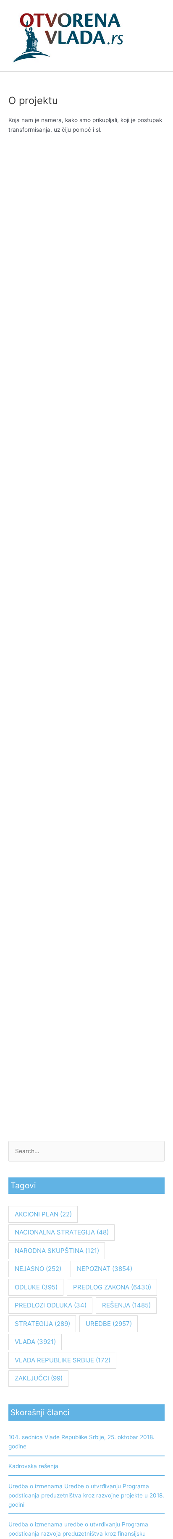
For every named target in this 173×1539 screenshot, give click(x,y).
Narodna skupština (57, 1251)
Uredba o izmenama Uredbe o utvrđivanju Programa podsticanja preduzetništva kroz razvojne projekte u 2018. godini (86, 1495)
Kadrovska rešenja (33, 1466)
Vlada (35, 1342)
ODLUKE (36, 1287)
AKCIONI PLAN (43, 1214)
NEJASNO (38, 1269)
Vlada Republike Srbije (62, 1360)
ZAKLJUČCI (39, 1378)
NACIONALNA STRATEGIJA (62, 1232)
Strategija (42, 1324)
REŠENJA (126, 1305)
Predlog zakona (112, 1287)
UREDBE (109, 1324)
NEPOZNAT (104, 1269)
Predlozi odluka (50, 1305)
